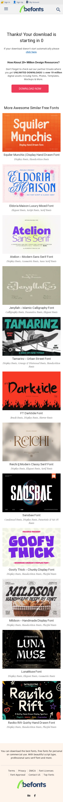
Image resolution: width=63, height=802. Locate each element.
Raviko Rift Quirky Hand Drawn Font (31, 722)
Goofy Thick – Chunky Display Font (31, 569)
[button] (58, 10)
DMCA (32, 770)
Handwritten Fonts (39, 159)
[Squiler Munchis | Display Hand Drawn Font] (31, 132)
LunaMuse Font (31, 671)
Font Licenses (46, 770)
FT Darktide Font (31, 413)
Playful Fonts (49, 573)
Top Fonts (49, 774)
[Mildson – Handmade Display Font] (31, 598)
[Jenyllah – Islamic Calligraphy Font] (31, 285)
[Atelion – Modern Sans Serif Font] (31, 234)
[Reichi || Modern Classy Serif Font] (31, 442)
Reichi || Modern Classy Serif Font (31, 464)
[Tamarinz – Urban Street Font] (31, 336)
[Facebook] (35, 795)
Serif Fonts (45, 210)
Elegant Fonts (19, 210)
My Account (34, 2)
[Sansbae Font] (31, 492)
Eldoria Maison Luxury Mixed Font (31, 206)
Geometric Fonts (30, 261)
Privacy (22, 770)
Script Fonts (33, 210)
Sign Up (18, 2)
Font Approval (17, 774)
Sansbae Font (31, 515)
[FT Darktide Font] (31, 391)
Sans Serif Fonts (48, 261)
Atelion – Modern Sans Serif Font (31, 256)
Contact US (34, 774)
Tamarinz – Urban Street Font (31, 358)
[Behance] (28, 795)
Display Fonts (21, 159)
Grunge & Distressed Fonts (32, 363)
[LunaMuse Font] (31, 649)
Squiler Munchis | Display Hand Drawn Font (32, 154)
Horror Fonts (45, 417)
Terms (11, 770)
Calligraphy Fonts (15, 312)
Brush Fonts (16, 417)
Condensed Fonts (13, 519)
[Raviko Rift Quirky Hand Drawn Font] (31, 700)
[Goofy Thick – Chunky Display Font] (31, 547)
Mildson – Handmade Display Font (31, 620)
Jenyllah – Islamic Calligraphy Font (31, 307)
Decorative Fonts (33, 312)
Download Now (30, 88)
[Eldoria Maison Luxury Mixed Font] (31, 183)
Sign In (5, 2)
